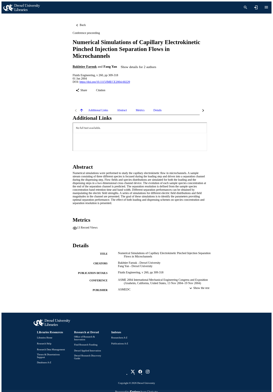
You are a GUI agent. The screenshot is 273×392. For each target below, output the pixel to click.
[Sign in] (256, 7)
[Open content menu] (266, 7)
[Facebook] (140, 371)
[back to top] (81, 110)
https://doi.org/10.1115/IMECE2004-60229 (104, 81)
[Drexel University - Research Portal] (21, 7)
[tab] (98, 110)
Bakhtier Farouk (85, 67)
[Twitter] (132, 371)
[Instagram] (147, 371)
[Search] (245, 7)
